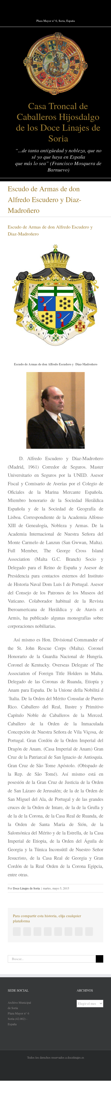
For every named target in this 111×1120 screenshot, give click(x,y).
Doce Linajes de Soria (26, 888)
